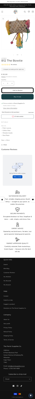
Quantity (3, 80)
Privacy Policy (8, 328)
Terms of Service (9, 340)
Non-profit (7, 323)
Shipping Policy (8, 336)
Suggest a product (9, 304)
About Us (6, 319)
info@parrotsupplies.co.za (16, 366)
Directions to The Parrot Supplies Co (15, 308)
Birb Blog (6, 268)
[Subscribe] (29, 379)
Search (6, 264)
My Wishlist (7, 277)
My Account (7, 285)
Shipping (3, 76)
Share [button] (5, 145)
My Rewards (7, 281)
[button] (2, 12)
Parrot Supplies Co (19, 397)
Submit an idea (8, 300)
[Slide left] (14, 55)
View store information (10, 108)
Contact (6, 296)
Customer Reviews (9, 272)
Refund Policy (8, 332)
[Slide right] (21, 55)
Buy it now (17, 97)
